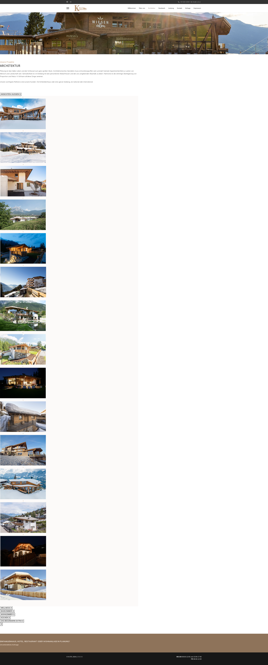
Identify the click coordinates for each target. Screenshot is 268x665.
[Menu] (67, 8)
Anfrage (187, 8)
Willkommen (132, 8)
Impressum (197, 8)
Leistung (171, 8)
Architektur (151, 8)
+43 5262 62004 (185, 2)
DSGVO (80, 657)
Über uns (142, 8)
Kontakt (179, 8)
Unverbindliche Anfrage (9, 645)
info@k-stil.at (196, 2)
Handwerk (161, 8)
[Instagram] (70, 2)
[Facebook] (67, 2)
